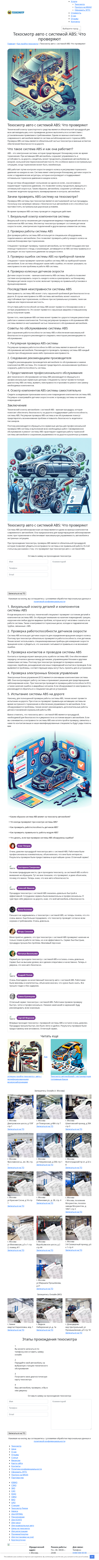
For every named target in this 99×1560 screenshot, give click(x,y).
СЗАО (13, 1485)
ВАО (13, 1499)
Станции (15, 1505)
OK (92, 1557)
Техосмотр (80, 4)
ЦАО (13, 1502)
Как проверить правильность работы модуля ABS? (34, 832)
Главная (11, 43)
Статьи (14, 1457)
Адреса (14, 1511)
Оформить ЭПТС (82, 10)
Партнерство (17, 1477)
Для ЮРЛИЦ (17, 1514)
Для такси (16, 1522)
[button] (49, 1085)
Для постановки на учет (22, 1537)
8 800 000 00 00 (80, 1553)
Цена (13, 1449)
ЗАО (13, 1488)
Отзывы (74, 18)
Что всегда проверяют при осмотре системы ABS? (34, 822)
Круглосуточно (18, 1540)
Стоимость (76, 13)
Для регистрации (19, 1531)
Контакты (75, 21)
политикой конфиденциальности (49, 601)
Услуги (74, 1)
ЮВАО (14, 1482)
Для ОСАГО (16, 1519)
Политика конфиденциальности (26, 1469)
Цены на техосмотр (20, 1528)
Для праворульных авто (22, 1525)
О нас (73, 15)
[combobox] (71, 28)
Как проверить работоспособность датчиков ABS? (34, 827)
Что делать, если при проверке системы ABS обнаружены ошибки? (42, 837)
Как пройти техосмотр (27, 43)
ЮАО (13, 1494)
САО (13, 1491)
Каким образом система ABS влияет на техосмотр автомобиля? (40, 816)
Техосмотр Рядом (19, 1508)
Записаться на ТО (15, 1129)
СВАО (14, 1496)
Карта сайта (17, 1463)
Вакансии (15, 1460)
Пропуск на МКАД (83, 7)
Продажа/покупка (19, 1534)
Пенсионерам (18, 1517)
